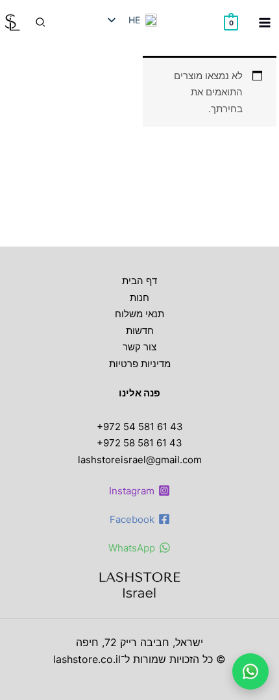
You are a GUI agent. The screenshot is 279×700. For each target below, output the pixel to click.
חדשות (140, 330)
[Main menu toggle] (264, 22)
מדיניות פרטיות (140, 363)
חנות (139, 297)
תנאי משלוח (139, 314)
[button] (39, 22)
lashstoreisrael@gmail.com (140, 459)
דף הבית (139, 280)
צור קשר (139, 347)
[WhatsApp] (250, 671)
